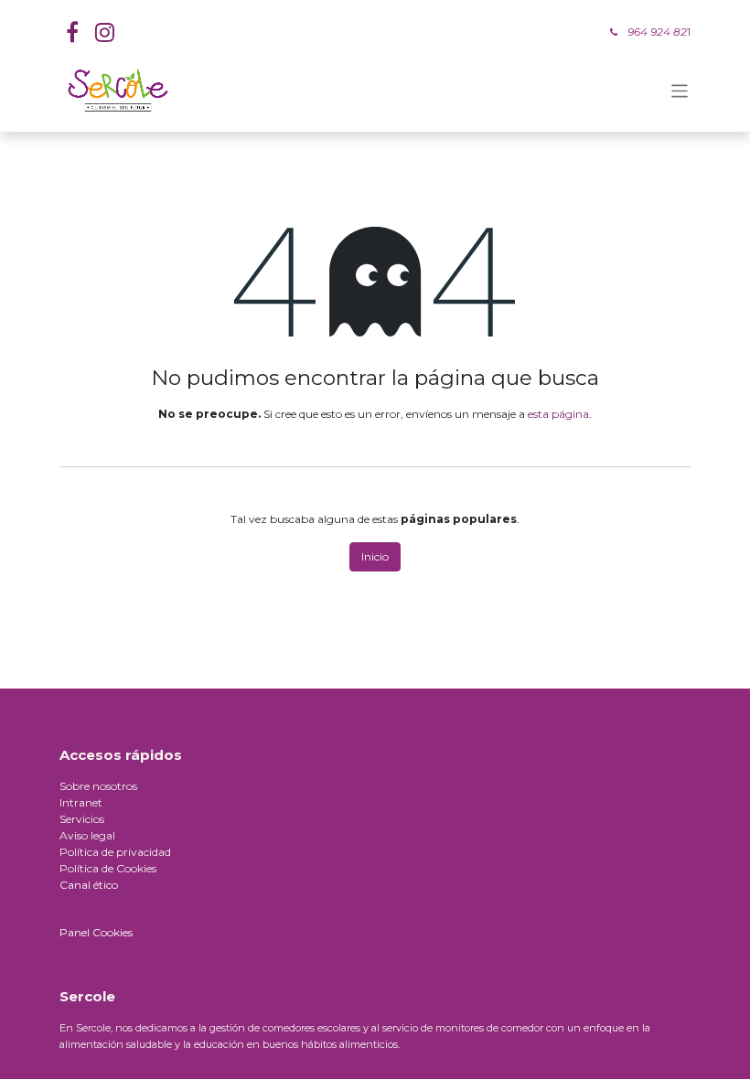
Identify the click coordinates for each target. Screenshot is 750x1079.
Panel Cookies (96, 932)
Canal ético (88, 885)
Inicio (375, 556)
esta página (558, 414)
